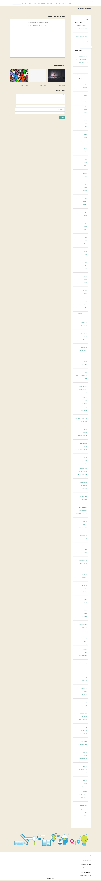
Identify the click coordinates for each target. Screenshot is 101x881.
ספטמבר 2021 (85, 204)
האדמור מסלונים (84, 364)
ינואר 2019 (85, 251)
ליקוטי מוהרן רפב (84, 585)
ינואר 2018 (85, 279)
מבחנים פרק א (85, 610)
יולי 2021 (86, 209)
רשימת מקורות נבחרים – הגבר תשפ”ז (81, 31)
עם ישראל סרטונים (84, 685)
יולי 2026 (86, 81)
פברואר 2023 (85, 162)
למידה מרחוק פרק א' (84, 594)
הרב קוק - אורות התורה (57, 59)
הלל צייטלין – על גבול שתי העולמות (81, 375)
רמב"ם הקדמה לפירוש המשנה (82, 744)
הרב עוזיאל (85, 454)
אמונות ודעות (85, 344)
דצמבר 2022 (85, 168)
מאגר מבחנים (85, 599)
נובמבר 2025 (85, 95)
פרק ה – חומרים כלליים (83, 713)
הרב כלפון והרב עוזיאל (83, 443)
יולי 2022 (86, 179)
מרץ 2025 (85, 109)
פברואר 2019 (85, 248)
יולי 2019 (86, 237)
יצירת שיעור (85, 566)
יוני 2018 (86, 265)
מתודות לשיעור (85, 649)
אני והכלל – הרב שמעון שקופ (59, 84)
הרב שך (86, 493)
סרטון (86, 677)
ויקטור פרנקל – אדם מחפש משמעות (81, 513)
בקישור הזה (30, 25)
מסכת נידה (85, 638)
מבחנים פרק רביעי (84, 616)
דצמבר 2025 (85, 92)
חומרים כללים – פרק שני (83, 535)
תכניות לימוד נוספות (84, 802)
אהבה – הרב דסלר (84, 328)
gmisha (86, 317)
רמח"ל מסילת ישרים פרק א (83, 758)
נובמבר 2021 (85, 198)
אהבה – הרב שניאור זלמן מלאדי (82, 330)
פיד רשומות (85, 815)
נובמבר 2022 (85, 170)
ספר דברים (85, 666)
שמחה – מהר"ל (85, 780)
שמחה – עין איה (84, 783)
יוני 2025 (86, 101)
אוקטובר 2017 (85, 287)
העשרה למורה (85, 397)
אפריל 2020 (85, 223)
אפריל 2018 (85, 271)
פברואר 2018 (85, 276)
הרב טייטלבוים (85, 432)
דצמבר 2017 (85, 282)
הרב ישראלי (85, 440)
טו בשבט (86, 549)
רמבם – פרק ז (85, 752)
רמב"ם (86, 738)
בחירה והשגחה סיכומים (83, 350)
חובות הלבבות (85, 521)
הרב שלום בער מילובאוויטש (83, 496)
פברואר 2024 (85, 131)
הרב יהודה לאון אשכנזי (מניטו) (82, 435)
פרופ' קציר (85, 705)
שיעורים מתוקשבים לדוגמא (83, 769)
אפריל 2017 (85, 304)
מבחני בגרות (85, 605)
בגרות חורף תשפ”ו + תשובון (83, 33)
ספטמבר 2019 (85, 234)
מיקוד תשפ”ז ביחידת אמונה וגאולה (82, 25)
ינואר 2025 (85, 112)
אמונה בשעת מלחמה (84, 342)
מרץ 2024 (86, 129)
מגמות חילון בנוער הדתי (83, 619)
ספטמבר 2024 (85, 117)
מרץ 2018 (86, 273)
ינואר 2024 (85, 134)
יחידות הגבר (85, 557)
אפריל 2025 (85, 106)
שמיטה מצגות (85, 791)
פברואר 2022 (85, 190)
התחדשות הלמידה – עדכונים (82, 510)
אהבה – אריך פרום (84, 322)
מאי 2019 (86, 240)
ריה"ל (86, 727)
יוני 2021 (86, 212)
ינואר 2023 (85, 165)
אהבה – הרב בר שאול (84, 325)
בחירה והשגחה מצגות (84, 347)
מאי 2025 (86, 104)
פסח (86, 702)
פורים (86, 699)
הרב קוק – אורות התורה (83, 468)
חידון (86, 543)
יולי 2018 (86, 262)
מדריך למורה (85, 621)
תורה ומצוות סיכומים (84, 800)
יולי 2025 (86, 98)
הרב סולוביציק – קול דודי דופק (82, 449)
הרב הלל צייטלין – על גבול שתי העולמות (81, 418)
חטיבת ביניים (85, 541)
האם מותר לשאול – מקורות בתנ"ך (82, 367)
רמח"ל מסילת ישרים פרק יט (83, 761)
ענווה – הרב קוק (84, 694)
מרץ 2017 (86, 307)
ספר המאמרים (85, 669)
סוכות (86, 658)
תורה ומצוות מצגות (84, 797)
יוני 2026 (86, 84)
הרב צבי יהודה (85, 457)
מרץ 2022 (86, 187)
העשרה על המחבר (84, 403)
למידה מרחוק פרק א (84, 591)
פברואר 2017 (85, 310)
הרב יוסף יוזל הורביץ (84, 438)
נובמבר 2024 (85, 115)
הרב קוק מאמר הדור (84, 485)
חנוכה (86, 546)
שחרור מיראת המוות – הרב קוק (82, 763)
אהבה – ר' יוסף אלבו (84, 333)
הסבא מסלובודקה (84, 381)
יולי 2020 (86, 218)
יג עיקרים (86, 552)
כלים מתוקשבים (84, 577)
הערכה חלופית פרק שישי (83, 392)
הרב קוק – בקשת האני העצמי (82, 474)
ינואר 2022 (85, 193)
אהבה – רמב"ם (85, 336)
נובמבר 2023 (85, 140)
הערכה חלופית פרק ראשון (83, 386)
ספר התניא (85, 674)
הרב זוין (86, 424)
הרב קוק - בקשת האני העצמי (49, 59)
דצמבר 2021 (85, 195)
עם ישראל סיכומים (84, 683)
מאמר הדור (85, 602)
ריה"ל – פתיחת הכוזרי (83, 730)
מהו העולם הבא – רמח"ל (83, 624)
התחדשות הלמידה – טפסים (83, 507)
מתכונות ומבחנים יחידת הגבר (82, 655)
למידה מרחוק (85, 588)
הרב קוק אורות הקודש (83, 482)
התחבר (86, 812)
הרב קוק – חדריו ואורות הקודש (82, 477)
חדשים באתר (85, 518)
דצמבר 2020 (85, 215)
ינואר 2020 (85, 229)
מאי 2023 (86, 156)
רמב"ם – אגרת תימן (84, 741)
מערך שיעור (85, 641)
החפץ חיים (85, 369)
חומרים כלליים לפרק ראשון (83, 527)
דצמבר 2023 (85, 137)
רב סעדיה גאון (85, 724)
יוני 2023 (86, 154)
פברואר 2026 (85, 87)
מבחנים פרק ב (85, 613)
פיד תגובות (85, 818)
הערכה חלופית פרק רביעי (83, 389)
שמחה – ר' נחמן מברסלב (83, 786)
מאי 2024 (86, 126)
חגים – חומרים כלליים (84, 516)
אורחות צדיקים (85, 339)
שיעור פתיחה (85, 766)
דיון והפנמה (85, 361)
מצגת (86, 646)
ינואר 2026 (85, 90)
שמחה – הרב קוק (84, 777)
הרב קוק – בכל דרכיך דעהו (83, 471)
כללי (86, 580)
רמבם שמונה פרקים (84, 755)
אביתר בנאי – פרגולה (80, 74)
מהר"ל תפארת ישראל (84, 630)
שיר (86, 772)
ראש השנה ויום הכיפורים (83, 722)
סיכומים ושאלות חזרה (84, 660)
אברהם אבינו (85, 319)
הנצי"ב (86, 378)
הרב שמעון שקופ (42, 59)
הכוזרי (86, 372)
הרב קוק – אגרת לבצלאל (83, 463)
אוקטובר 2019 (85, 232)
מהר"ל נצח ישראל (84, 627)
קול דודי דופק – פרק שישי (83, 719)
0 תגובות (22, 85)
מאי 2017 (86, 301)
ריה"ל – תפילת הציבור (83, 733)
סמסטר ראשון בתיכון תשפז (83, 28)
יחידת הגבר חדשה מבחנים (83, 560)
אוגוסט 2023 (85, 148)
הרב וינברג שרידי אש (84, 421)
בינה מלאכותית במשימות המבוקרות (81, 36)
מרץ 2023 (86, 159)
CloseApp (49, 878)
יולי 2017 (86, 296)
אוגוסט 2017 (85, 293)
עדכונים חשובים (84, 680)
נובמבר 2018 (85, 254)
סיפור (86, 663)
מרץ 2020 (85, 226)
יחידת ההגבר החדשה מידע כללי (82, 563)
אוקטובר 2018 (85, 257)
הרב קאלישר (85, 460)
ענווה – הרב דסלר (84, 691)
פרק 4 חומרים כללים (84, 708)
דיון (86, 358)
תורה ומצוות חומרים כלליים (83, 794)
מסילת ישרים (85, 635)
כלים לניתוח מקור (84, 574)
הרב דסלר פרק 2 (84, 415)
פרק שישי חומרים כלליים (83, 716)
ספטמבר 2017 (85, 290)
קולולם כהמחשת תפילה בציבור (21, 84)
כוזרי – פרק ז (85, 571)
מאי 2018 (86, 268)
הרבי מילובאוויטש (84, 502)
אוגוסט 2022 (85, 176)
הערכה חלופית (85, 383)
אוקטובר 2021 (85, 201)
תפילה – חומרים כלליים (83, 805)
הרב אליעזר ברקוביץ (84, 410)
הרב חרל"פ (85, 429)
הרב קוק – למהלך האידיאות (83, 479)
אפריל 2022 (85, 184)
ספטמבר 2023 (85, 145)
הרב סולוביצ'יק (85, 446)
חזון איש (86, 538)
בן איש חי (86, 353)
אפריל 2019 (85, 243)
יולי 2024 (86, 123)
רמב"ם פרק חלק (84, 747)
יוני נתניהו (85, 555)
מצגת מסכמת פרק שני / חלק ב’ (40, 84)
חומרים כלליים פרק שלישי (83, 532)
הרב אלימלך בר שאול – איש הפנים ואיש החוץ (81, 407)
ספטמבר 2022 (85, 173)
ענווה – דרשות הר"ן (84, 688)
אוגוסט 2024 (85, 120)
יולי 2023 (86, 151)
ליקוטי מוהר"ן (85, 582)
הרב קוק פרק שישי (84, 488)
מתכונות (86, 652)
